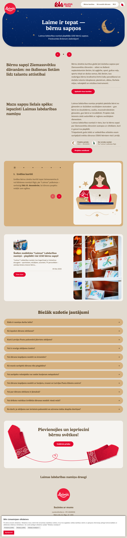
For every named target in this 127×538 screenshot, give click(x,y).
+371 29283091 (70, 512)
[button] (57, 54)
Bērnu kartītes (89, 4)
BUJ (114, 4)
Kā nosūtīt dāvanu (103, 4)
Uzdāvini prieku (63, 444)
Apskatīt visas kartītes (83, 91)
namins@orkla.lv (58, 512)
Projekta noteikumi (82, 150)
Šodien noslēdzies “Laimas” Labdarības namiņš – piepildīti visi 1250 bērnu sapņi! (36, 254)
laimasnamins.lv (51, 179)
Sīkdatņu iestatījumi (33, 527)
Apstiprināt (9, 532)
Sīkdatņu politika (20, 527)
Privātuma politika (9, 527)
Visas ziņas (19, 274)
